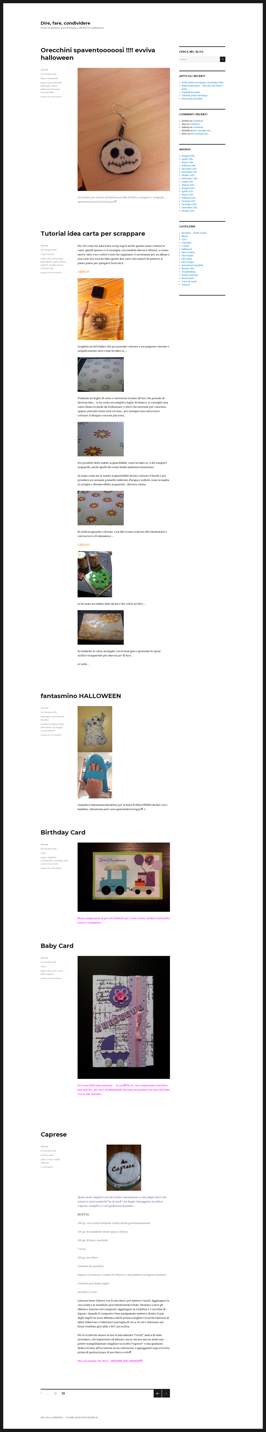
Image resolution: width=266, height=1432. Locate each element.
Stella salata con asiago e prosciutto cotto (202, 82)
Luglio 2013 (187, 181)
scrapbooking (56, 265)
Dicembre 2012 (189, 204)
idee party (187, 259)
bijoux (44, 82)
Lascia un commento (51, 96)
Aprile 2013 (187, 191)
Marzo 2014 (187, 162)
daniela (44, 69)
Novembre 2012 (189, 207)
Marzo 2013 (187, 194)
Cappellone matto (191, 92)
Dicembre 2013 (189, 169)
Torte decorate (189, 281)
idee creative (59, 261)
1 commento (47, 1167)
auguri (44, 857)
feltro (54, 86)
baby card (46, 970)
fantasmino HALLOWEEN (81, 696)
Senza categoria (190, 275)
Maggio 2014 (188, 156)
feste (61, 724)
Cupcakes (186, 242)
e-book (185, 246)
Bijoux (44, 78)
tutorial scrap (47, 268)
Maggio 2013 (188, 188)
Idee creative (188, 252)
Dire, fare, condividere (65, 23)
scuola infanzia (48, 730)
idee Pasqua (188, 262)
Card (43, 254)
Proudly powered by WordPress (82, 1417)
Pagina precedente (158, 1397)
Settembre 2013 (189, 178)
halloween (53, 78)
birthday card (61, 860)
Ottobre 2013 (188, 175)
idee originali (47, 974)
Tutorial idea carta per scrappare (93, 233)
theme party (188, 278)
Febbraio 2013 (189, 198)
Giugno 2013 (188, 185)
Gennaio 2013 (188, 201)
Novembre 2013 (189, 172)
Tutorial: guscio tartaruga (195, 95)
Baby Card (57, 945)
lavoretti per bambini (192, 265)
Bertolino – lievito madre (194, 233)
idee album (46, 261)
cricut (49, 864)
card (43, 864)
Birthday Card (63, 832)
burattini (54, 724)
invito (55, 864)
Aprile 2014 (187, 159)
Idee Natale (187, 255)
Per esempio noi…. (202, 130)
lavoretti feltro (48, 92)
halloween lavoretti (50, 89)
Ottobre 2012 (188, 211)
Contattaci (198, 121)
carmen (44, 708)
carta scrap (57, 258)
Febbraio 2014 (189, 165)
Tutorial (50, 254)
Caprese (54, 1134)
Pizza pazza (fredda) (192, 98)
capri (43, 1159)
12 (56, 1393)
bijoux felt (52, 82)
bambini (45, 724)
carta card (46, 258)
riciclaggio (57, 727)
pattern (44, 265)
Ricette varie (47, 1155)
